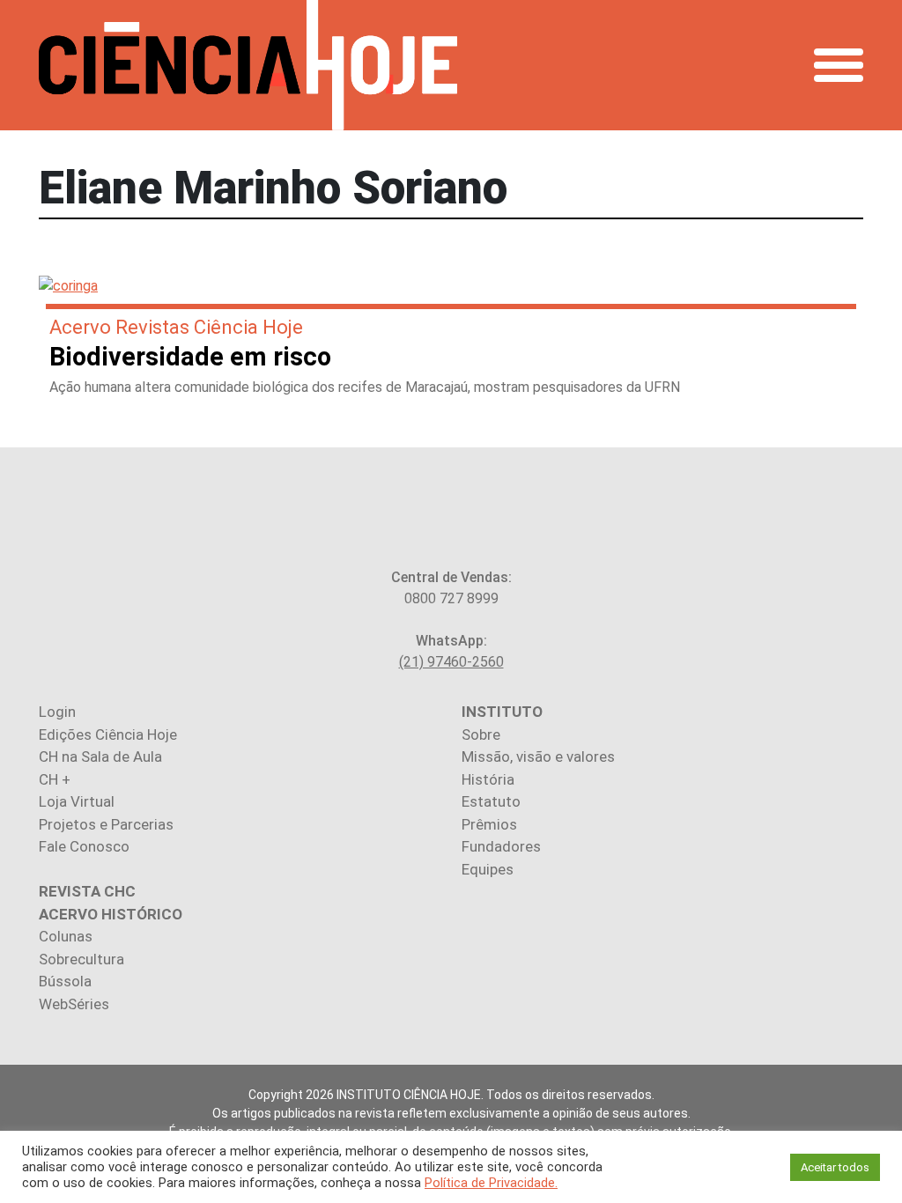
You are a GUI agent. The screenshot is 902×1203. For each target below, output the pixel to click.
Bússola (65, 981)
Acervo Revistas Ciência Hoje (176, 327)
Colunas (65, 936)
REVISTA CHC (87, 891)
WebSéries (74, 1004)
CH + (54, 779)
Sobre (481, 734)
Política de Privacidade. (491, 1183)
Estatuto (491, 801)
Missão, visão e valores (538, 756)
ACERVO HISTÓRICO (110, 914)
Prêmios (489, 824)
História (488, 779)
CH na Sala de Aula (100, 756)
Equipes (488, 869)
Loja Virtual (77, 801)
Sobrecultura (81, 959)
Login (57, 711)
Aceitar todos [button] (835, 1167)
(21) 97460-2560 (451, 661)
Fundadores (501, 846)
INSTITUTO (502, 711)
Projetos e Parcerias (106, 824)
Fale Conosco (84, 846)
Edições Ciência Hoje (108, 734)
